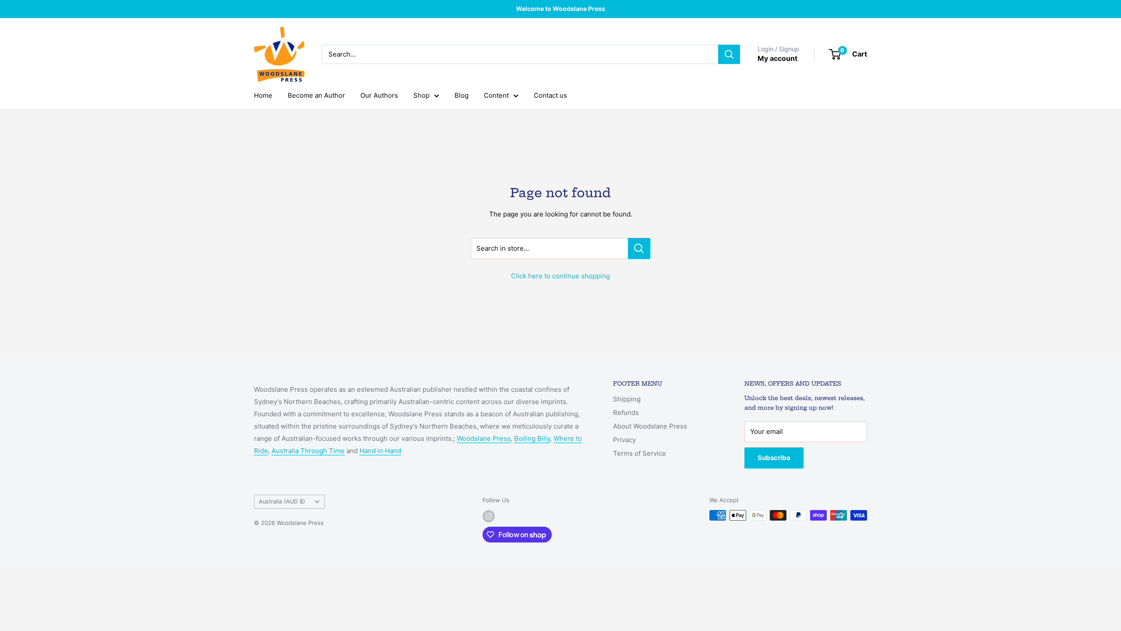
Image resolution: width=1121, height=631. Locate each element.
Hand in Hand (380, 451)
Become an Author (316, 95)
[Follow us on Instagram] (489, 516)
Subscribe (774, 458)
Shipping (627, 399)
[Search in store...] (639, 248)
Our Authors (379, 95)
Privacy (624, 440)
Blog (462, 95)
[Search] (729, 54)
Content (496, 95)
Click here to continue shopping (560, 276)
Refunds (626, 412)
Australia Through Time (308, 451)
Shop (421, 95)
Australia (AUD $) (282, 501)
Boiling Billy (532, 438)
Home (263, 95)
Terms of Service (639, 453)
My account (777, 58)
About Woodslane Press (650, 426)
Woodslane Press (484, 438)
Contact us (550, 95)
